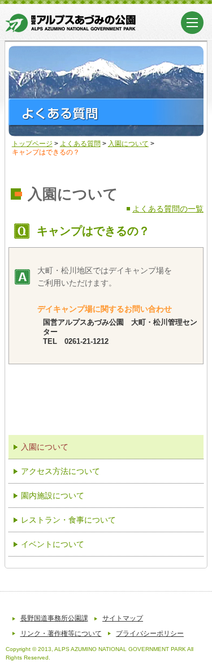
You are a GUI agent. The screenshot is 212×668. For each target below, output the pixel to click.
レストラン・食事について (68, 519)
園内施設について (52, 495)
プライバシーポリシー (150, 633)
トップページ (32, 143)
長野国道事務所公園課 (54, 618)
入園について (128, 143)
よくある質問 (80, 143)
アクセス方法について (60, 471)
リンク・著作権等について (61, 633)
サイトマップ (122, 618)
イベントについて (52, 544)
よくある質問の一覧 (168, 208)
